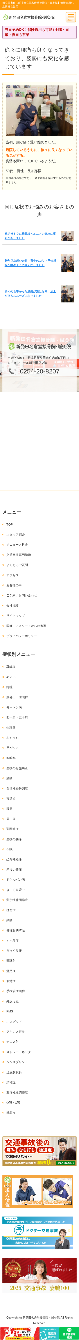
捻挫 (9, 687)
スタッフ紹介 (15, 534)
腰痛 (9, 808)
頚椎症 (11, 1082)
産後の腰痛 (14, 839)
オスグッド (14, 1021)
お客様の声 (14, 585)
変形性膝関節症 (17, 900)
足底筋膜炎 (14, 1072)
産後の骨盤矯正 (17, 768)
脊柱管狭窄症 (15, 930)
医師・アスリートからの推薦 (26, 626)
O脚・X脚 (13, 1102)
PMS (9, 1011)
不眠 (9, 849)
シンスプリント (17, 1062)
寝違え (11, 798)
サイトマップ (15, 615)
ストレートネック (18, 1052)
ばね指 (11, 910)
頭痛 (9, 920)
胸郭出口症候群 (17, 697)
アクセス (12, 575)
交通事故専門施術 (18, 555)
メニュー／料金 (17, 544)
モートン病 (14, 707)
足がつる (12, 748)
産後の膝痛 (14, 869)
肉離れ (11, 758)
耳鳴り (11, 666)
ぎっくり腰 (14, 950)
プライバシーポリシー (21, 636)
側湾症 (11, 981)
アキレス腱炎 (15, 1031)
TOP (9, 524)
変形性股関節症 (17, 1092)
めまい (11, 677)
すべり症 (12, 940)
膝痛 (9, 778)
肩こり (11, 819)
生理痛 (11, 727)
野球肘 (11, 960)
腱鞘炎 (11, 1112)
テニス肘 (12, 1041)
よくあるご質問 (17, 565)
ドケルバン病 (15, 879)
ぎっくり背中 (15, 890)
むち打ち (12, 737)
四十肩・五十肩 (17, 717)
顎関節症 (12, 829)
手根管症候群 (15, 991)
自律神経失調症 (17, 788)
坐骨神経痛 (14, 859)
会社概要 (12, 605)
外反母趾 (12, 1001)
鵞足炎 (11, 971)
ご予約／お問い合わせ (21, 595)
